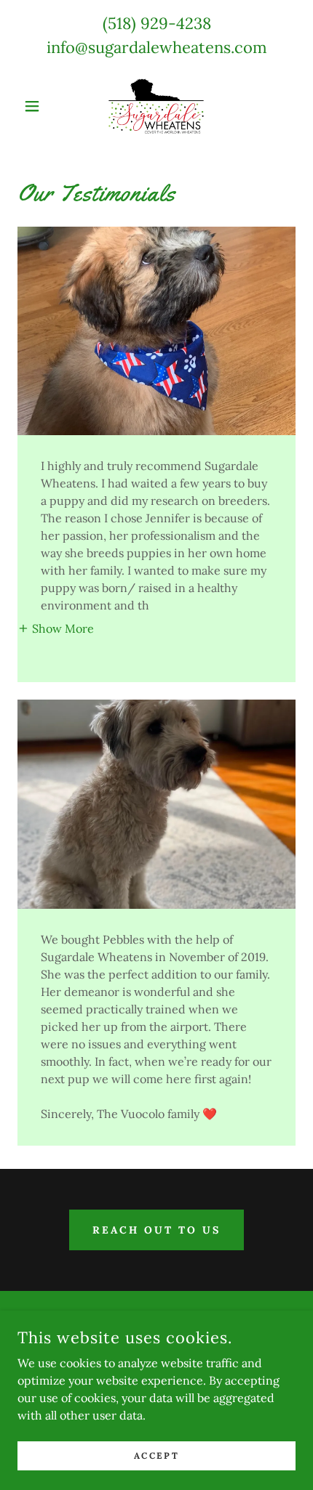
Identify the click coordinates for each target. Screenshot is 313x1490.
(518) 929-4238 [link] (157, 23)
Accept (156, 1455)
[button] (38, 106)
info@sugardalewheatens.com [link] (157, 47)
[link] (156, 106)
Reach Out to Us (156, 1229)
